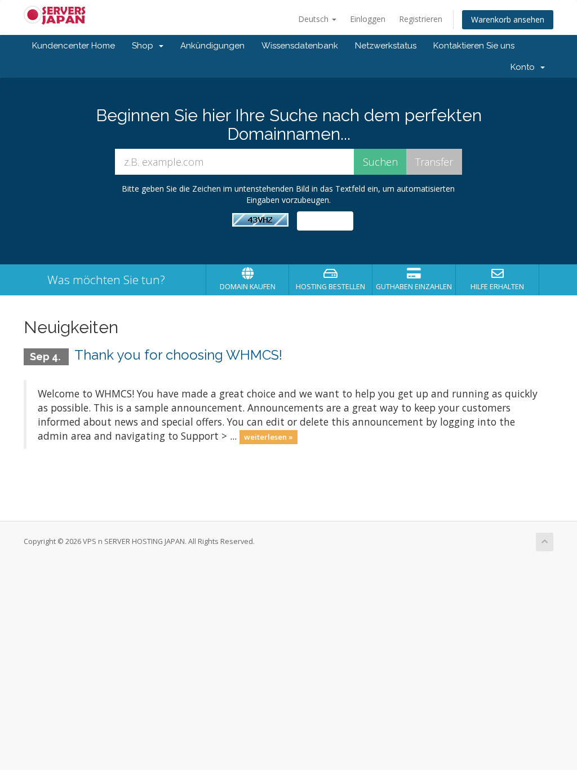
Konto (525, 67)
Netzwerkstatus (385, 46)
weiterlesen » (268, 437)
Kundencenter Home (73, 46)
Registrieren (420, 19)
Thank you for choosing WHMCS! (178, 355)
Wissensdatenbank (299, 46)
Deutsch (314, 19)
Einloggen (367, 19)
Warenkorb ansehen (507, 19)
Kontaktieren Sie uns (473, 46)
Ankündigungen (212, 46)
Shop (145, 46)
